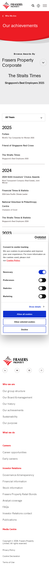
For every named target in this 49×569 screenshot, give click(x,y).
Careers (7, 446)
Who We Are (10, 16)
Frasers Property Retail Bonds (20, 494)
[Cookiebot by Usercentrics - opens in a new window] (35, 238)
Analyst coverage (12, 501)
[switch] (42, 280)
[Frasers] (11, 5)
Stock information (13, 488)
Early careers (10, 459)
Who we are (9, 384)
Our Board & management (17, 398)
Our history (9, 404)
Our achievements (13, 410)
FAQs (6, 507)
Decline (24, 329)
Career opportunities (14, 452)
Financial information (15, 481)
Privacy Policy (9, 550)
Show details (35, 306)
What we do (9, 433)
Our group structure (14, 391)
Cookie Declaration (11, 556)
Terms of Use (9, 563)
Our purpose (10, 423)
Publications (10, 520)
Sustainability (10, 417)
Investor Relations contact (17, 513)
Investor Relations (12, 468)
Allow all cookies (24, 314)
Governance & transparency (18, 475)
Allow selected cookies (24, 322)
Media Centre (9, 529)
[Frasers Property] (16, 361)
